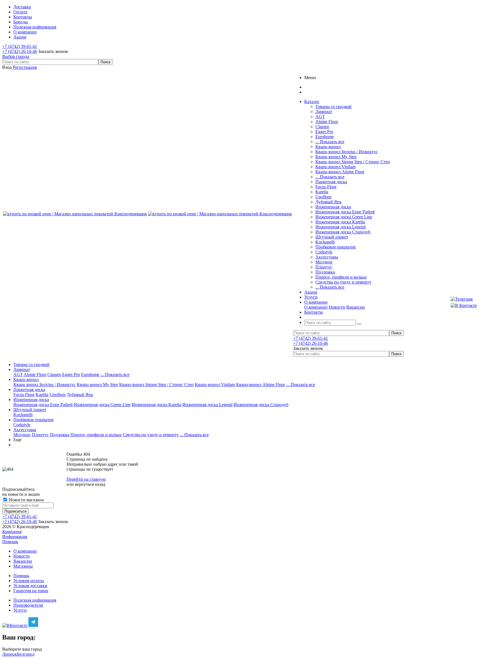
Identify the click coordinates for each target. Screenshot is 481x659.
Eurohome (324, 136)
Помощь (10, 541)
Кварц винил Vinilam (335, 166)
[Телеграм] (464, 299)
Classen (322, 126)
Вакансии (355, 307)
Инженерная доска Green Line (343, 216)
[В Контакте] (464, 305)
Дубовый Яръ (328, 201)
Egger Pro (324, 131)
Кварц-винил (328, 146)
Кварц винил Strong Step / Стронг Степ (352, 161)
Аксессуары (326, 257)
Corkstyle (323, 252)
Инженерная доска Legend (340, 226)
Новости (337, 307)
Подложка (325, 272)
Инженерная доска (333, 206)
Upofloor (323, 196)
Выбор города (15, 56)
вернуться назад (90, 484)
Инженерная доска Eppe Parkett (345, 211)
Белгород (26, 654)
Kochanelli (325, 242)
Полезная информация (34, 600)
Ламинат (323, 111)
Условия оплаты (28, 580)
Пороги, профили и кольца (341, 277)
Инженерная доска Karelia (340, 221)
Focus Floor (326, 186)
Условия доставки (30, 585)
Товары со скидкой (333, 106)
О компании (316, 307)
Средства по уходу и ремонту (343, 282)
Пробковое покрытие (335, 247)
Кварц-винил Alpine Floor (339, 171)
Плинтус (323, 267)
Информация (14, 536)
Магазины (23, 566)
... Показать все (329, 141)
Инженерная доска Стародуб (342, 232)
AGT (320, 116)
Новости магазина (26, 499)
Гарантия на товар (30, 590)
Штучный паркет (331, 237)
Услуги (20, 610)
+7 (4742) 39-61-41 (19, 46)
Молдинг (324, 262)
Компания (11, 531)
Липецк (9, 654)
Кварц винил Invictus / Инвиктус (346, 151)
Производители (28, 605)
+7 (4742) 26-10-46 (19, 51)
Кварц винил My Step (336, 156)
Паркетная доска (331, 181)
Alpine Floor (326, 121)
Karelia (321, 191)
